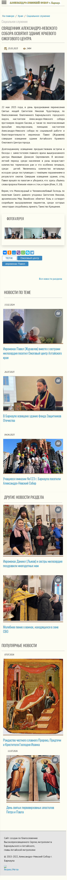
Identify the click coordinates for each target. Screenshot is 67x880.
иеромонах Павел (15, 263)
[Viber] (18, 253)
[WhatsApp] (23, 253)
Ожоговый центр (29, 258)
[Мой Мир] (14, 253)
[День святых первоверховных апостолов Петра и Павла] (33, 778)
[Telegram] (32, 253)
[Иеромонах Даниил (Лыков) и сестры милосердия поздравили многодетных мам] (33, 530)
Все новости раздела (50, 278)
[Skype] (28, 253)
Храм (20, 15)
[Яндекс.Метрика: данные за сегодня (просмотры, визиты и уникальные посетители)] (11, 867)
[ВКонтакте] (5, 253)
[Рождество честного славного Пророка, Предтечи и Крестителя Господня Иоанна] (33, 696)
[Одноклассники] (9, 253)
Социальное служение (38, 15)
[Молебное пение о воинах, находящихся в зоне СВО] (33, 598)
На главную (8, 15)
